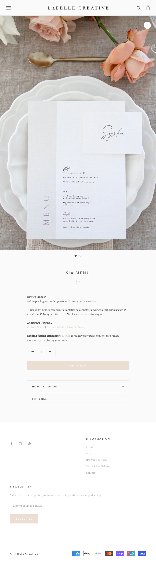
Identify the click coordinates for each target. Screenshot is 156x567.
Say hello (65, 335)
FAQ (88, 453)
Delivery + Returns (96, 459)
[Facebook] (11, 443)
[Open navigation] (8, 8)
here (93, 301)
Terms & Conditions (97, 466)
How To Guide (44, 386)
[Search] (139, 8)
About (89, 447)
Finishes (39, 399)
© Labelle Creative (24, 554)
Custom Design (35, 327)
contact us (84, 314)
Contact (90, 472)
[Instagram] (20, 443)
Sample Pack (75, 327)
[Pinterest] (29, 443)
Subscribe (24, 518)
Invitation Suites (56, 327)
